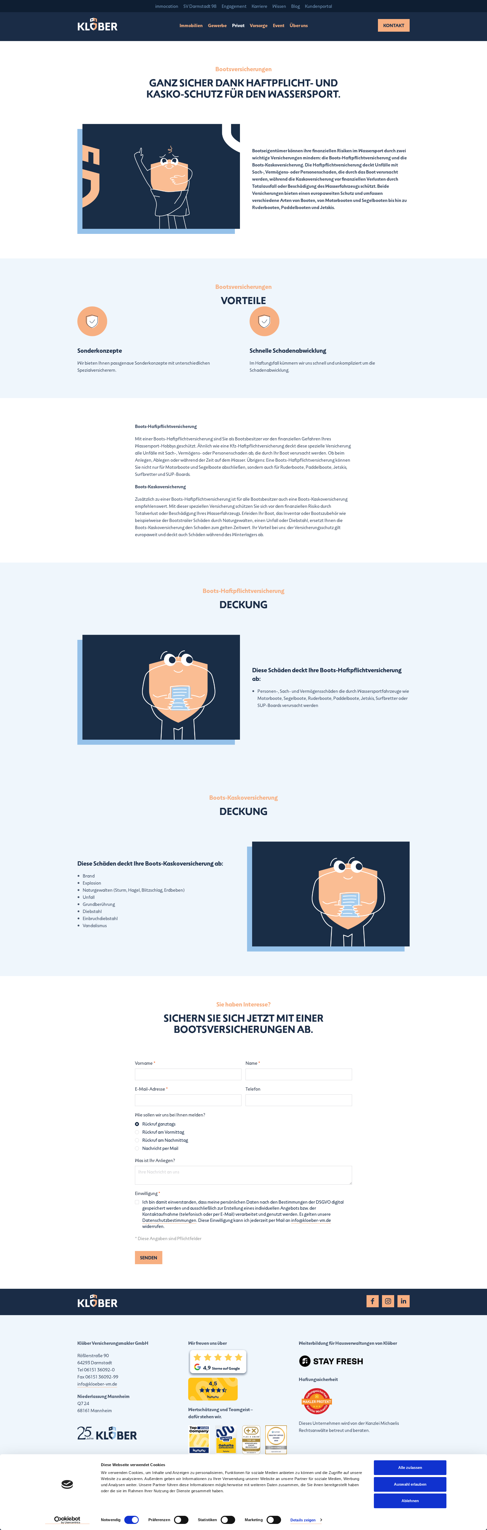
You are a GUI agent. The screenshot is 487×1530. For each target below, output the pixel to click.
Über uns (299, 25)
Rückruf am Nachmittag (165, 1140)
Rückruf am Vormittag (163, 1132)
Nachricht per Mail (160, 1148)
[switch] (181, 1520)
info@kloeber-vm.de (311, 1220)
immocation (166, 6)
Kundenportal (318, 6)
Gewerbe (217, 25)
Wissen (279, 6)
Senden (148, 1257)
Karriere (259, 6)
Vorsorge (259, 25)
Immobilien (191, 25)
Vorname (145, 1063)
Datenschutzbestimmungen (169, 1220)
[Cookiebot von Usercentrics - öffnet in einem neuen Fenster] (67, 1520)
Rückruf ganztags (159, 1124)
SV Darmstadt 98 (200, 6)
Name (253, 1063)
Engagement (234, 6)
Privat (238, 25)
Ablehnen (410, 1501)
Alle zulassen (410, 1467)
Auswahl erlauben (410, 1484)
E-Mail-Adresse (151, 1089)
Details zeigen (303, 1520)
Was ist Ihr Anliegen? (155, 1160)
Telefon (253, 1089)
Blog (295, 6)
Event (278, 25)
